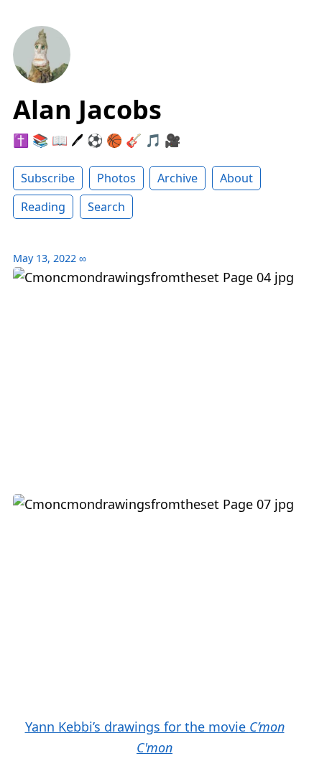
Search (106, 207)
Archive (177, 178)
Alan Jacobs (87, 109)
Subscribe (48, 178)
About (236, 178)
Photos (116, 178)
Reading (43, 207)
